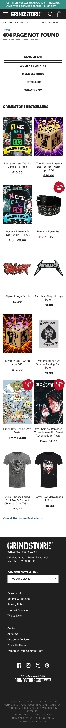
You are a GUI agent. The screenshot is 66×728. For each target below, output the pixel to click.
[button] (60, 14)
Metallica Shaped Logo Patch (49, 297)
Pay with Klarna (16, 645)
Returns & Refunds (18, 598)
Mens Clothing (33, 74)
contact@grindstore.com (22, 551)
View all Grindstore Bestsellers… (23, 518)
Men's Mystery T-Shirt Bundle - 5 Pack (17, 165)
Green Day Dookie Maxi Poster (17, 430)
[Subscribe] (54, 579)
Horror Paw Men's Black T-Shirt (48, 498)
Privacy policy (43, 714)
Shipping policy (45, 718)
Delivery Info (14, 593)
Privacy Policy (15, 604)
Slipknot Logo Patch (17, 296)
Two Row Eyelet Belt (49, 231)
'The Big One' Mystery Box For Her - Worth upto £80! (49, 167)
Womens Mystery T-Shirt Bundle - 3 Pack (17, 233)
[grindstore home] (33, 546)
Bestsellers (33, 82)
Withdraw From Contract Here (25, 650)
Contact (12, 628)
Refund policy (22, 714)
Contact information (33, 721)
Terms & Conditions (18, 610)
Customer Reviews (18, 639)
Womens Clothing (33, 65)
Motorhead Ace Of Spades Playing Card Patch (48, 364)
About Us (12, 633)
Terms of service (22, 718)
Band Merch (33, 57)
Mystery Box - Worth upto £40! (17, 362)
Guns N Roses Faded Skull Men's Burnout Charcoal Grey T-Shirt (17, 500)
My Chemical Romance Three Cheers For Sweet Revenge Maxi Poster (48, 432)
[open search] (50, 14)
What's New (33, 90)
